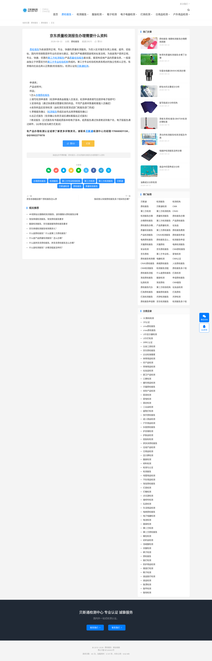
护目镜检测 (148, 431)
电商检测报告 (178, 244)
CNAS (175, 211)
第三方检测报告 (56, 57)
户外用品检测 (180, 14)
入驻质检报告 (178, 263)
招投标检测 (148, 439)
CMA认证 (176, 258)
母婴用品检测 (149, 475)
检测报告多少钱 (179, 301)
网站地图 (116, 647)
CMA (174, 206)
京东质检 (145, 254)
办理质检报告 (42, 95)
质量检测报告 (162, 216)
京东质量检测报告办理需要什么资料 (78, 36)
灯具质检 (176, 292)
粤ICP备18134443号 (106, 650)
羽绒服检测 (148, 544)
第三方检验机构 (163, 287)
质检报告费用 (178, 230)
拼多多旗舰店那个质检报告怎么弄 (42, 199)
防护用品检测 (149, 564)
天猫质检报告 (147, 244)
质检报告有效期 (148, 258)
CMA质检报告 (178, 249)
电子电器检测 (127, 14)
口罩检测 (147, 378)
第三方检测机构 (163, 211)
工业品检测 (148, 407)
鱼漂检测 (147, 584)
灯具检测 (145, 14)
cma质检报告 (149, 326)
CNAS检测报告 (163, 235)
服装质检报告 (162, 292)
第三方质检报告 (163, 230)
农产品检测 (148, 362)
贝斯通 (89, 131)
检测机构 (176, 201)
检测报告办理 (147, 216)
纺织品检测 (148, 540)
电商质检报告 (147, 239)
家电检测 (176, 254)
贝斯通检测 (82, 66)
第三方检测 (89, 181)
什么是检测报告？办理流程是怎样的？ (46, 247)
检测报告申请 (178, 239)
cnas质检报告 (149, 330)
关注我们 (184, 4)
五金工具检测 (149, 346)
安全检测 (145, 249)
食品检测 (147, 580)
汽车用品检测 (149, 479)
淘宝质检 (160, 282)
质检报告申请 (178, 235)
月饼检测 (176, 296)
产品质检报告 (178, 220)
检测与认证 (148, 467)
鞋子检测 (112, 14)
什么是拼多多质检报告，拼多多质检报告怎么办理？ (52, 243)
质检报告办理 (178, 216)
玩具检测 (145, 282)
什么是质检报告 (163, 273)
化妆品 (175, 225)
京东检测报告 (162, 301)
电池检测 (147, 520)
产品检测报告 (147, 235)
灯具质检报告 (147, 292)
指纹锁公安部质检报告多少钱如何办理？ (112, 199)
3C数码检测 (148, 318)
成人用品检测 (149, 419)
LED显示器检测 (150, 334)
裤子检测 (147, 552)
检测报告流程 (162, 268)
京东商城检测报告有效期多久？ (43, 228)
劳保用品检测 (149, 366)
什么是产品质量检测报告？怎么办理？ (46, 238)
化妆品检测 (177, 287)
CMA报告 (176, 282)
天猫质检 (160, 244)
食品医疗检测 (149, 576)
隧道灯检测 (148, 568)
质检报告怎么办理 (163, 239)
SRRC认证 (147, 342)
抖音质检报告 (149, 427)
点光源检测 (148, 495)
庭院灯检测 (148, 411)
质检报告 (30, 10)
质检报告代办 (147, 287)
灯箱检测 (147, 491)
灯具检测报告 (147, 296)
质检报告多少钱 (179, 268)
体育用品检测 (149, 358)
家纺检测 (147, 403)
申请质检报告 (178, 277)
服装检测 (97, 14)
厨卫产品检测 (149, 374)
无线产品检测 (149, 447)
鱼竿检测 (147, 588)
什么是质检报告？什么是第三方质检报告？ (48, 233)
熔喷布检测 (148, 499)
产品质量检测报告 (163, 225)
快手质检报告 (149, 415)
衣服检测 (147, 548)
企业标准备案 (149, 354)
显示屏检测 (148, 455)
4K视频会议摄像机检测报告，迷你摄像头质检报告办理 (53, 214)
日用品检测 (162, 14)
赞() (98, 41)
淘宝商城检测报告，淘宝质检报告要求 (46, 219)
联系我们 (95, 627)
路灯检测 (147, 560)
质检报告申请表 (148, 301)
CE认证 (146, 322)
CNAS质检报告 (147, 263)
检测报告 (82, 14)
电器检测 (160, 258)
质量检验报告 (77, 57)
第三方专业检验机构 (57, 61)
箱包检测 (147, 536)
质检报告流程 (147, 273)
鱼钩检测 (147, 592)
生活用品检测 (149, 508)
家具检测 (147, 395)
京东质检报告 (162, 249)
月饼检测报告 (162, 296)
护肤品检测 (148, 435)
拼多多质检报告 (150, 443)
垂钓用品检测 (149, 382)
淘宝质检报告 (147, 277)
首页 (55, 14)
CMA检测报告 (147, 268)
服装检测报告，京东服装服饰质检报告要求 (48, 223)
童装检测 (147, 524)
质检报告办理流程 (148, 225)
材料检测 (147, 463)
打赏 (88, 143)
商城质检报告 (162, 263)
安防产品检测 (149, 391)
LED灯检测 (148, 338)
